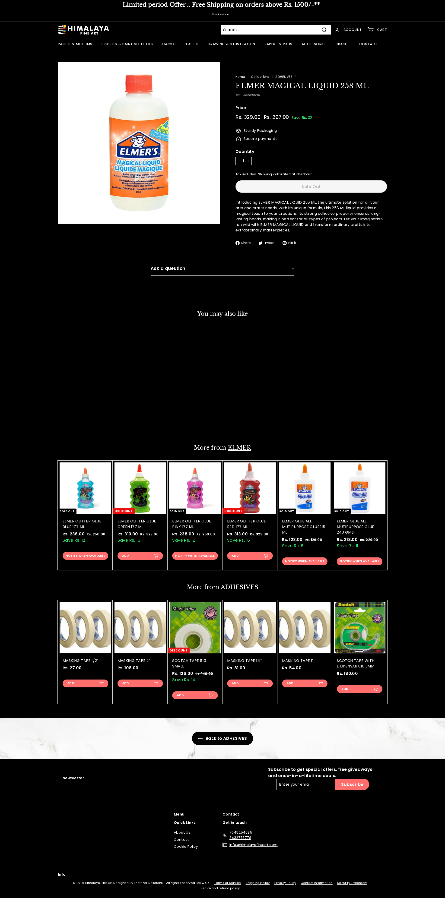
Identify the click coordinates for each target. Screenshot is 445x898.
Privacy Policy (285, 883)
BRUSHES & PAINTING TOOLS (127, 44)
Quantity (244, 151)
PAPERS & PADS (278, 44)
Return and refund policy (220, 888)
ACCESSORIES (314, 44)
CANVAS (169, 44)
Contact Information (317, 883)
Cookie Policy (186, 846)
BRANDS (343, 44)
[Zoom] (139, 143)
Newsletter (73, 778)
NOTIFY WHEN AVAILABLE (85, 422)
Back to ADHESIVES (225, 738)
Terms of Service (227, 883)
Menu (179, 814)
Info (62, 874)
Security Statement (352, 883)
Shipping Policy (258, 883)
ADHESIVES (283, 77)
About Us (182, 832)
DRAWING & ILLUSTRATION (231, 44)
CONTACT (368, 44)
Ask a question (168, 268)
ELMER (239, 447)
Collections (260, 77)
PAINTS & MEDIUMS (75, 44)
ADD (125, 555)
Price (240, 108)
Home (240, 77)
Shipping (265, 174)
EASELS (192, 44)
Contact (181, 839)
